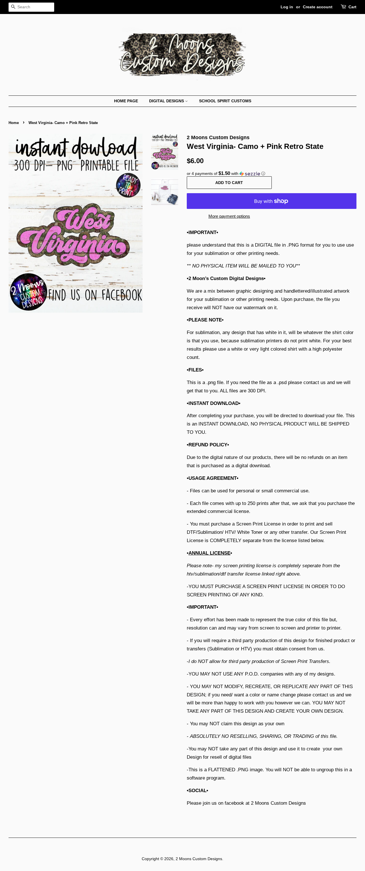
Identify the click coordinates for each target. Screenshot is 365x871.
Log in (287, 7)
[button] (271, 173)
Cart (352, 7)
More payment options (229, 216)
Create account (317, 7)
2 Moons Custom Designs (199, 858)
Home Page (126, 101)
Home (14, 123)
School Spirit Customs (225, 101)
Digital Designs (167, 101)
